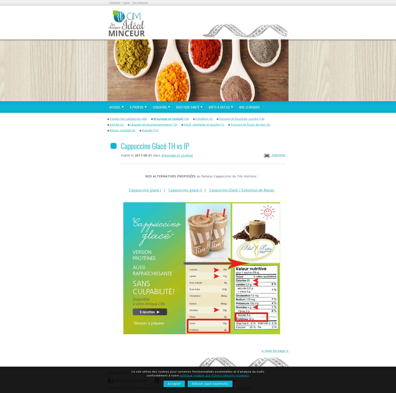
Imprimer (278, 155)
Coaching (160, 107)
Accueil (115, 107)
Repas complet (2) (123, 130)
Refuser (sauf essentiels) (210, 384)
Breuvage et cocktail (177, 155)
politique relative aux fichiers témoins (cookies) (214, 375)
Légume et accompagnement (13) (153, 124)
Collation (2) (204, 119)
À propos (137, 107)
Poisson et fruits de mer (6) (250, 124)
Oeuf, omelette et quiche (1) (204, 124)
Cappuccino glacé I (145, 190)
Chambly (114, 2)
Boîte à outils (219, 107)
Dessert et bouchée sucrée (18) (241, 119)
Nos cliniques (249, 107)
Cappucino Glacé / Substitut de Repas (241, 190)
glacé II (195, 190)
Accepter (174, 384)
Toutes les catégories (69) (128, 119)
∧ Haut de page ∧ (275, 351)
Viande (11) (150, 130)
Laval (126, 2)
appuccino (180, 190)
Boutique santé (187, 107)
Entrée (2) (117, 124)
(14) (171, 119)
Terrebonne (140, 2)
